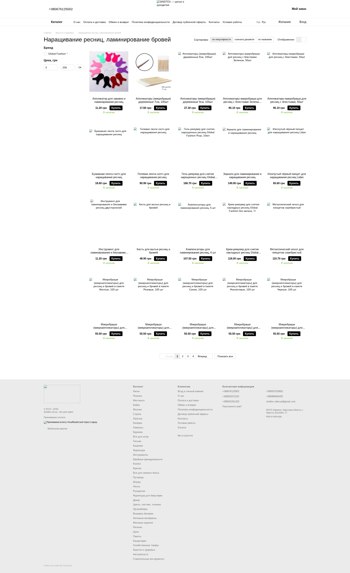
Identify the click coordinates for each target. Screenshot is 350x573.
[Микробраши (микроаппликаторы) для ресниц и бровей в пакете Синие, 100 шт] (197, 297)
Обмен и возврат (119, 22)
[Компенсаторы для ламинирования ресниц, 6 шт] (197, 222)
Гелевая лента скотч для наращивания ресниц (153, 175)
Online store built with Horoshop (58, 565)
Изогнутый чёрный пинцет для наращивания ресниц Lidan (287, 175)
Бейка (136, 405)
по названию (265, 39)
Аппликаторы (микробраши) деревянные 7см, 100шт (153, 100)
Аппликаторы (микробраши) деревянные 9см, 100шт (197, 100)
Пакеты (137, 536)
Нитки (136, 391)
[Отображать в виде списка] (303, 39)
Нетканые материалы (145, 518)
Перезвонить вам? (232, 406)
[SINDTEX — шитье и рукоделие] (62, 393)
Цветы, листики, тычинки (147, 504)
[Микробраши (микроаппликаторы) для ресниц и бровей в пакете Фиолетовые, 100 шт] (242, 297)
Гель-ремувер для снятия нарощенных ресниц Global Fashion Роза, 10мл (198, 177)
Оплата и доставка (94, 22)
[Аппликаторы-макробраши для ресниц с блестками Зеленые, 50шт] (242, 71)
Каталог (182, 427)
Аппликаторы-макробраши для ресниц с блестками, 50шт (286, 100)
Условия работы (232, 22)
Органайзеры (140, 509)
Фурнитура (139, 450)
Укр (258, 22)
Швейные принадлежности (147, 459)
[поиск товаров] (249, 22)
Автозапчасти (140, 554)
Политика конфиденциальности (151, 22)
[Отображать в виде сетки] (298, 39)
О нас (76, 22)
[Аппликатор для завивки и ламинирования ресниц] (108, 71)
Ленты (136, 486)
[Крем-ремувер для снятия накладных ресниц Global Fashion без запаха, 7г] (242, 222)
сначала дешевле (244, 39)
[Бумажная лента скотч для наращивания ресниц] (108, 147)
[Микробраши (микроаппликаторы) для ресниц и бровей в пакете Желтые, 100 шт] (108, 297)
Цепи (136, 531)
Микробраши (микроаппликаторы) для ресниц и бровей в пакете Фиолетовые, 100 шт (242, 329)
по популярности (221, 39)
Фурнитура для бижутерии (147, 495)
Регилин (137, 527)
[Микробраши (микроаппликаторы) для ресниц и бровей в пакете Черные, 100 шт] (286, 297)
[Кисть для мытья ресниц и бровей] (153, 222)
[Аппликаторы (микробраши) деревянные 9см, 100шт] (197, 71)
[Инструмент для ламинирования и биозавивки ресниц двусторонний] (108, 222)
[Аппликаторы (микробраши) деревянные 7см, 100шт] (153, 71)
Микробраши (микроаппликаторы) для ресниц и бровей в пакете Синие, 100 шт (198, 329)
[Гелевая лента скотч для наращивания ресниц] (153, 147)
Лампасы (138, 427)
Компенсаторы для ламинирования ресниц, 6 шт (198, 251)
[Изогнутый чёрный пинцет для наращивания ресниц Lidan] (286, 147)
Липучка (137, 418)
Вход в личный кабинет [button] (191, 391)
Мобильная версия (57, 428)
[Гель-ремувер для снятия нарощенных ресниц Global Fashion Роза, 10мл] (197, 147)
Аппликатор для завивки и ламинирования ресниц (108, 100)
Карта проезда (274, 416)
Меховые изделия (143, 522)
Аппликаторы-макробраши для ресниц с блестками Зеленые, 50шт (242, 102)
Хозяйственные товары (146, 545)
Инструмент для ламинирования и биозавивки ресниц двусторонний (108, 252)
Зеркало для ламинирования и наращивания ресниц (242, 175)
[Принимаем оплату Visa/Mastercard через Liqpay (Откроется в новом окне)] (70, 422)
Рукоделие (139, 491)
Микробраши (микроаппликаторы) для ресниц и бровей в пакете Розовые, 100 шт (153, 329)
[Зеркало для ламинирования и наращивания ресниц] (242, 147)
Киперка (137, 423)
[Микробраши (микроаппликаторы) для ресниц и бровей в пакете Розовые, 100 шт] (153, 297)
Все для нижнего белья (146, 472)
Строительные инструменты (148, 559)
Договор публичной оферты (189, 22)
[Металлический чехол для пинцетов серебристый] (286, 222)
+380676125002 (61, 9)
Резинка (137, 395)
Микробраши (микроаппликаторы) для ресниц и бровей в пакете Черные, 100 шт (287, 329)
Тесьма (137, 441)
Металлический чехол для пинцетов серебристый (287, 251)
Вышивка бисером (143, 513)
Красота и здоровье (144, 549)
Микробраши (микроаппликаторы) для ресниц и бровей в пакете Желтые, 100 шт (109, 329)
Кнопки (137, 463)
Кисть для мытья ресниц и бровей (153, 251)
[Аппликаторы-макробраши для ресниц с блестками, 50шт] (286, 71)
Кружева (138, 432)
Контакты (214, 22)
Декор (136, 500)
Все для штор (140, 436)
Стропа (137, 414)
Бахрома (138, 445)
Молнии (137, 409)
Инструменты (140, 454)
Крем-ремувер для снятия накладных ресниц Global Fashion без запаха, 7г (242, 252)
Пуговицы (138, 477)
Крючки (137, 468)
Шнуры (137, 482)
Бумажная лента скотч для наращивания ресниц (109, 175)
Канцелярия (139, 541)
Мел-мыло (139, 400)
